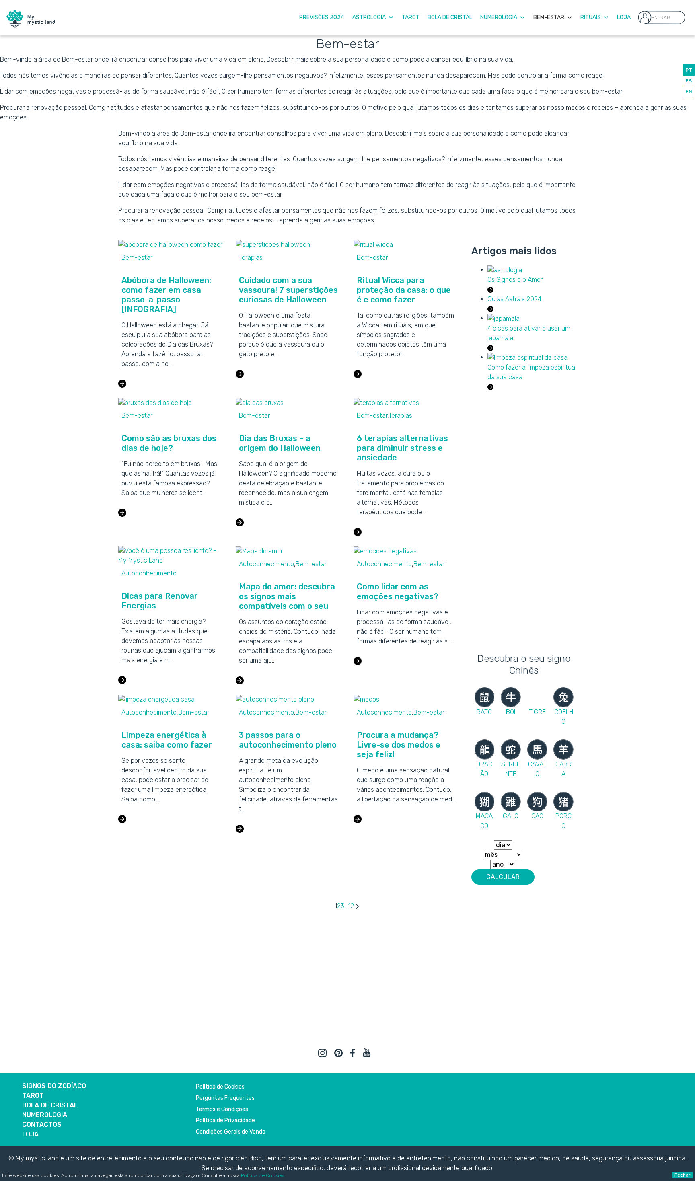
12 (351, 906)
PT (688, 70)
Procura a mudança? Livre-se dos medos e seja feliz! (398, 744)
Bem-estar (136, 257)
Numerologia (498, 17)
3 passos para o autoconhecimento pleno (288, 740)
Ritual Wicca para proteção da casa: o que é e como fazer (404, 289)
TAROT (33, 1095)
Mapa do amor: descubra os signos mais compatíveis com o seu (287, 596)
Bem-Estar (548, 17)
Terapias (251, 257)
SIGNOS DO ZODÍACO (54, 1086)
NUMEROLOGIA (44, 1115)
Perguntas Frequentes (225, 1098)
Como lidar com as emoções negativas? (397, 591)
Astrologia (369, 17)
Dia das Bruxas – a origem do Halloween (280, 443)
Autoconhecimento (149, 573)
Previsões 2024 (321, 17)
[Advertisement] (524, 520)
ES (688, 81)
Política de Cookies (262, 1175)
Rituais (590, 17)
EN (688, 91)
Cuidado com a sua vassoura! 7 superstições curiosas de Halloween (288, 289)
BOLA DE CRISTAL (50, 1105)
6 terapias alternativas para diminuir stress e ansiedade (402, 447)
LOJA (30, 1134)
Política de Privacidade (225, 1120)
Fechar (682, 1175)
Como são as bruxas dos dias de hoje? (168, 443)
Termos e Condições (222, 1109)
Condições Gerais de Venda (230, 1131)
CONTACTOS (42, 1124)
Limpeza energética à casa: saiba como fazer (166, 740)
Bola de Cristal (450, 17)
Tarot (410, 17)
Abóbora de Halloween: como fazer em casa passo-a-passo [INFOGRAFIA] (166, 294)
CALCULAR (503, 877)
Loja (624, 17)
